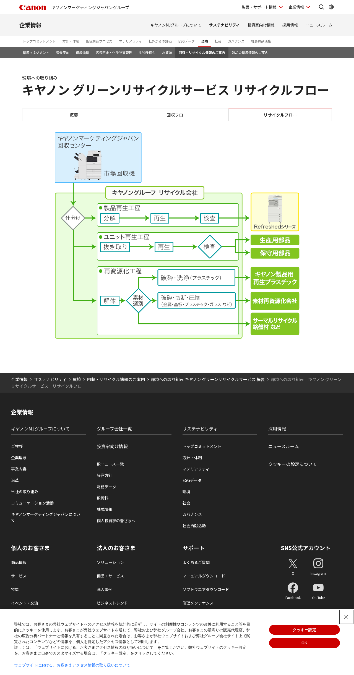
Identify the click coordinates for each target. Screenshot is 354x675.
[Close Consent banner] (346, 617)
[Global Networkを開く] (331, 7)
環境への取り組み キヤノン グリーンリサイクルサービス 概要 (208, 379)
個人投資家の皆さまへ (116, 520)
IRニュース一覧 (110, 464)
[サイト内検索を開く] (321, 7)
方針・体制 (71, 41)
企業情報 (296, 7)
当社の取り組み (24, 491)
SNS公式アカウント (305, 548)
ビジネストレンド (112, 603)
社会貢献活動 (261, 41)
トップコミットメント (39, 41)
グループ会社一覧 (114, 428)
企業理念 (19, 457)
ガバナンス (236, 41)
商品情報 (19, 562)
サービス (19, 576)
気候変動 (62, 52)
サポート (194, 548)
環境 (204, 41)
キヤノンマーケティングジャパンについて (45, 517)
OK (304, 643)
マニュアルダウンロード (204, 576)
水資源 (167, 52)
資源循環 (82, 52)
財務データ (106, 486)
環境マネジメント (36, 52)
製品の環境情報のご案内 (250, 52)
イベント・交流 (24, 603)
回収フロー (176, 115)
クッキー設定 (304, 629)
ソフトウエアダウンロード (206, 589)
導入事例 (104, 589)
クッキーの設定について (292, 464)
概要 (74, 115)
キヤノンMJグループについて (175, 25)
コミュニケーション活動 (32, 503)
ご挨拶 (17, 446)
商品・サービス (110, 576)
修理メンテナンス (198, 603)
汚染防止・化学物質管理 (114, 52)
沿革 (15, 480)
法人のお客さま (116, 548)
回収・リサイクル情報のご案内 (202, 52)
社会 (218, 41)
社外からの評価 (160, 41)
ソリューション (110, 562)
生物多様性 (147, 52)
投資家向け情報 (261, 25)
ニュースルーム (319, 25)
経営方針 (104, 475)
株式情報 (104, 509)
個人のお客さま (30, 548)
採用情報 (290, 25)
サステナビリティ (224, 25)
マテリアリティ (130, 41)
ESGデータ (186, 41)
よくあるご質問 (196, 562)
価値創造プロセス (99, 41)
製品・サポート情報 (259, 7)
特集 (15, 589)
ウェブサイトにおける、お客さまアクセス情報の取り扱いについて (72, 665)
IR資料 (102, 498)
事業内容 (19, 469)
